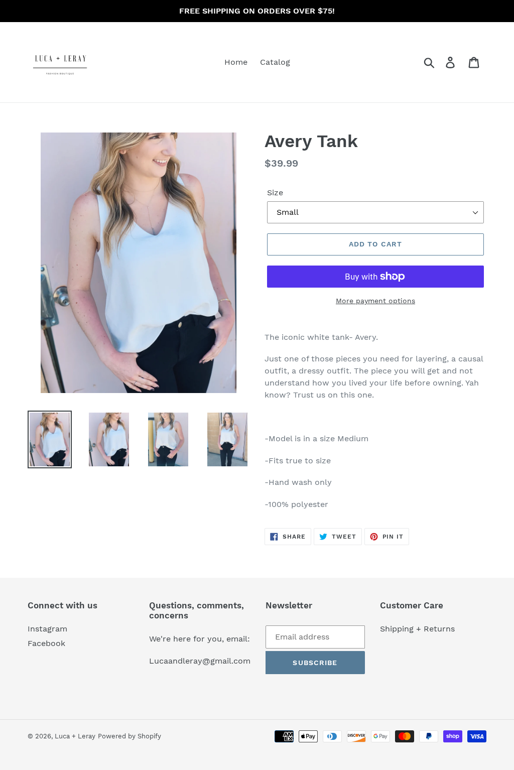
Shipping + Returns (417, 628)
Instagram (47, 628)
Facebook (46, 643)
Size (275, 192)
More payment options (375, 301)
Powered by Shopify (129, 736)
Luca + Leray (75, 736)
